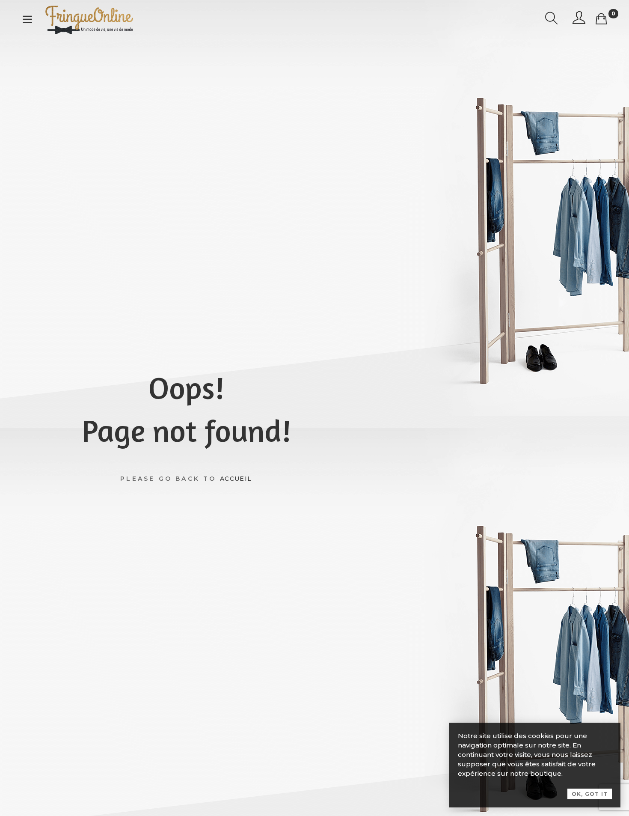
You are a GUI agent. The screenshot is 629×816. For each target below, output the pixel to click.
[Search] (551, 19)
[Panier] (601, 19)
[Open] (27, 21)
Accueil (236, 478)
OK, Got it (590, 794)
